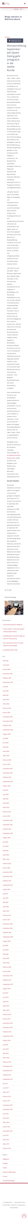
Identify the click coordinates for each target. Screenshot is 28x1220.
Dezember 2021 (8, 872)
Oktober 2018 (7, 1032)
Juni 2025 (6, 691)
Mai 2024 (5, 747)
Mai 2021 (5, 902)
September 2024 (8, 730)
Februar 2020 (7, 967)
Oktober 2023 (7, 777)
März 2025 (6, 704)
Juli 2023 (5, 790)
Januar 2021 (6, 919)
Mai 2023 (5, 799)
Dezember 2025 (8, 674)
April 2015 (6, 1140)
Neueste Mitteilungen (9, 1172)
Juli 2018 (5, 1045)
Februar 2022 (7, 863)
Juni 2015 (6, 1135)
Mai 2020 (5, 954)
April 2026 (6, 665)
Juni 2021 (6, 898)
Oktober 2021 (7, 881)
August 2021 (6, 889)
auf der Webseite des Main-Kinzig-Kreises (14, 455)
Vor (21, 9)
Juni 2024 (6, 743)
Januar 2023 (6, 816)
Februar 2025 (7, 708)
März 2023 (6, 807)
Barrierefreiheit (14, 1207)
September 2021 (8, 885)
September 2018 (8, 1036)
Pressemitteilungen (9, 1181)
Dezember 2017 (8, 1066)
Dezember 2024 (8, 717)
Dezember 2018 (8, 1023)
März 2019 (6, 1010)
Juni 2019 (6, 997)
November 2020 (8, 928)
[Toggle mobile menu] (25, 3)
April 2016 (6, 1118)
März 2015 (6, 1144)
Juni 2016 (6, 1114)
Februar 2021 (7, 915)
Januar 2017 (6, 1101)
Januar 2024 (6, 764)
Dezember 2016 (8, 1105)
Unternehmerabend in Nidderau (14, 608)
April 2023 (6, 803)
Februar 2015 (7, 1148)
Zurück (16, 9)
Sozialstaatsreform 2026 (10, 650)
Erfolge (5, 1163)
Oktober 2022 (7, 829)
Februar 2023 (7, 812)
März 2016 (6, 1122)
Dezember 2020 (8, 924)
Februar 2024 (7, 760)
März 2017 (6, 1092)
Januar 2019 (6, 1019)
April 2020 (6, 958)
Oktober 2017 (7, 1075)
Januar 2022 (6, 868)
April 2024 (6, 751)
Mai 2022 (5, 850)
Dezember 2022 (8, 820)
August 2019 (6, 989)
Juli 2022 (5, 842)
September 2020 (8, 937)
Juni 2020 (6, 950)
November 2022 (8, 825)
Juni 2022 (6, 846)
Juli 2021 (5, 894)
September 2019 (8, 984)
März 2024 (6, 756)
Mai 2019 (5, 1001)
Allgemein (6, 1159)
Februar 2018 (7, 1062)
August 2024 (6, 734)
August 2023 (6, 786)
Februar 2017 (7, 1096)
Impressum (14, 1205)
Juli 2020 (5, 945)
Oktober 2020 (7, 932)
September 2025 (8, 682)
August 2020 (6, 941)
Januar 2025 (6, 712)
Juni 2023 (6, 794)
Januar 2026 (6, 669)
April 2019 (6, 1006)
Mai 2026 (5, 661)
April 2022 (6, 855)
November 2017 (8, 1070)
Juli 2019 (5, 993)
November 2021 (8, 876)
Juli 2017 (5, 1083)
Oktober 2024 (7, 725)
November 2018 (8, 1027)
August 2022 (6, 837)
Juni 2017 (6, 1088)
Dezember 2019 (8, 976)
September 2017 (8, 1079)
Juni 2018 (6, 1049)
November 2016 (8, 1109)
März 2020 (6, 963)
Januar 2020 (6, 971)
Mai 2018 (5, 1053)
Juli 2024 (5, 738)
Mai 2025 (5, 695)
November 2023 (8, 773)
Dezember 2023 (8, 768)
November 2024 (8, 721)
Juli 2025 (5, 686)
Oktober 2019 (7, 980)
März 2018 (6, 1058)
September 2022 (8, 833)
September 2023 (8, 781)
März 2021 (6, 911)
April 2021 (6, 907)
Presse (5, 1176)
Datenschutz (21, 1205)
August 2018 (6, 1040)
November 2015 (8, 1131)
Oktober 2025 (7, 678)
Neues (5, 1168)
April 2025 (6, 699)
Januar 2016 (6, 1127)
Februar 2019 (7, 1014)
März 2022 (6, 859)
